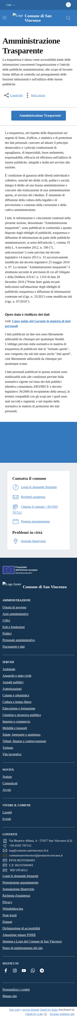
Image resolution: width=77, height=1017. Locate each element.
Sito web (14, 1009)
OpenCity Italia (49, 1009)
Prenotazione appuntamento (20, 882)
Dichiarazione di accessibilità (21, 928)
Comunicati (9, 783)
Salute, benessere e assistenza (21, 734)
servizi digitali (30, 1009)
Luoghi (7, 812)
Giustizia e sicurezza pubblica (21, 715)
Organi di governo (14, 607)
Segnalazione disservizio (18, 889)
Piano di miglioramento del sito (22, 948)
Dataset (7, 922)
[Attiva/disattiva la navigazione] (4, 17)
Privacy (7, 902)
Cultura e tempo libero (16, 702)
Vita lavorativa (11, 754)
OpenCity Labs (34, 1014)
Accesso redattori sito (62, 1014)
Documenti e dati (13, 646)
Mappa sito (9, 996)
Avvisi (6, 790)
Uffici (6, 620)
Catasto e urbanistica (15, 695)
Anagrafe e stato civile (16, 675)
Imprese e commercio (16, 721)
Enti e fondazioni (13, 627)
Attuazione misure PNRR (19, 935)
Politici (6, 633)
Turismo (7, 747)
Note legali (9, 915)
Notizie (7, 776)
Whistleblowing (12, 908)
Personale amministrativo (18, 640)
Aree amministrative (15, 614)
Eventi (6, 819)
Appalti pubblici (12, 682)
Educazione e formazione (18, 708)
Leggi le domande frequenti (20, 876)
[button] (11, 5)
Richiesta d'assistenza (16, 895)
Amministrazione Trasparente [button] (40, 115)
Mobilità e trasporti (14, 728)
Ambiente (8, 669)
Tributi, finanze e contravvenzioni (24, 741)
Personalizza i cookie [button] (16, 989)
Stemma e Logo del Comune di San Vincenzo (32, 941)
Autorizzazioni (12, 688)
